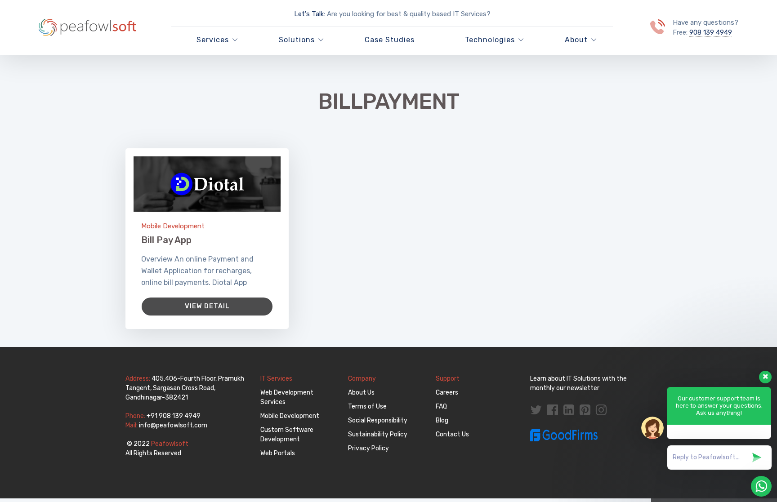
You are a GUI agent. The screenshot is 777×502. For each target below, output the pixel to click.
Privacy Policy (368, 448)
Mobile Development (173, 226)
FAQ (441, 406)
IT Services (276, 378)
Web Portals (277, 453)
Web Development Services (286, 397)
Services (212, 40)
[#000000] (207, 184)
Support (448, 378)
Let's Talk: (309, 14)
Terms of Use (367, 406)
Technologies (490, 40)
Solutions (297, 40)
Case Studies (390, 40)
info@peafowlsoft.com (173, 425)
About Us (361, 392)
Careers (447, 392)
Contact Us (452, 434)
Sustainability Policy (377, 434)
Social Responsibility (377, 420)
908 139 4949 (710, 32)
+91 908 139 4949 (174, 416)
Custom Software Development (286, 434)
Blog (442, 420)
